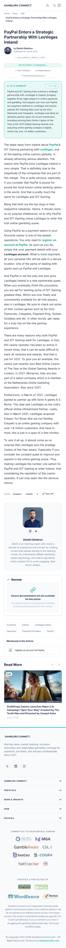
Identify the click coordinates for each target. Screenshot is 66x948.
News (15, 13)
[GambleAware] (26, 847)
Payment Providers (31, 631)
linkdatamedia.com (49, 940)
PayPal (53, 144)
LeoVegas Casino (43, 625)
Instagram (17, 494)
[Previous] (52, 665)
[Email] (36, 531)
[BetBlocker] (28, 864)
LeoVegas (46, 149)
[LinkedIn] (30, 531)
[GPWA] (24, 887)
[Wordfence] (24, 896)
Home (7, 13)
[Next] (59, 665)
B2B (23, 13)
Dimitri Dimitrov (25, 48)
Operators (11, 631)
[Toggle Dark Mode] (47, 5)
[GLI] (47, 847)
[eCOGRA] (43, 855)
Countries (11, 625)
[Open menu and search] (57, 5)
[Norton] (51, 896)
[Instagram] (24, 766)
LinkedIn (29, 494)
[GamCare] (21, 855)
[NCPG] (23, 839)
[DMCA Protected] (41, 887)
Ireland (25, 625)
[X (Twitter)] (7, 766)
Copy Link (49, 494)
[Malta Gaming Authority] (43, 839)
